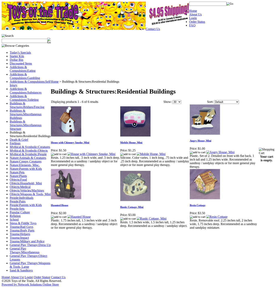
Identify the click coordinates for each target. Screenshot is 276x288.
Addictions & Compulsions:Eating (23, 68)
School (14, 219)
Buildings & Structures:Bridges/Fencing (27, 105)
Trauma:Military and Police (27, 241)
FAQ (192, 25)
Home (193, 11)
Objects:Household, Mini (26, 183)
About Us (195, 14)
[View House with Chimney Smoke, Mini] (91, 154)
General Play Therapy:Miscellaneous (24, 250)
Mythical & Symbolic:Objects (29, 150)
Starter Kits (17, 56)
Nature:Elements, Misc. (25, 165)
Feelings (15, 143)
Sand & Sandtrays (21, 270)
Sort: (210, 101)
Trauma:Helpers (20, 234)
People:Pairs (17, 201)
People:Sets (17, 208)
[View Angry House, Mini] (220, 152)
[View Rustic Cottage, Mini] (151, 218)
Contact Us (153, 29)
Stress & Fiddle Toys (23, 223)
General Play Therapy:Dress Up (30, 245)
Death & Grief (19, 139)
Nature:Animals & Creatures (28, 158)
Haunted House (59, 205)
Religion (15, 216)
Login (193, 18)
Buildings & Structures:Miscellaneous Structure (25, 125)
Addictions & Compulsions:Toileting (24, 97)
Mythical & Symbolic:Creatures (30, 147)
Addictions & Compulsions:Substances (25, 90)
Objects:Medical (20, 187)
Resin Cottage (197, 205)
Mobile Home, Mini (131, 142)
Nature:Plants (18, 176)
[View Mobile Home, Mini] (151, 154)
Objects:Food (18, 179)
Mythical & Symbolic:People (28, 154)
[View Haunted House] (79, 216)
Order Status (197, 21)
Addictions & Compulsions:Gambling (25, 76)
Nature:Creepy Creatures (25, 161)
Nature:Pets (17, 172)
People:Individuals (21, 197)
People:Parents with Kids (26, 205)
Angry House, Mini (200, 140)
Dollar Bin (16, 60)
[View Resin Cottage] (217, 216)
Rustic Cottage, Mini (131, 207)
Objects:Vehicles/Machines (27, 190)
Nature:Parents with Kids (26, 168)
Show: (167, 101)
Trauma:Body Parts (22, 230)
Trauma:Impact (19, 237)
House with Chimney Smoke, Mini (70, 142)
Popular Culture (20, 212)
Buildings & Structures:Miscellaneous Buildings (25, 114)
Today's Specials (20, 52)
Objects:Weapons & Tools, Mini (30, 194)
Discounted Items (21, 63)
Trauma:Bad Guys (21, 227)
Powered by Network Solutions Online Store (30, 284)
